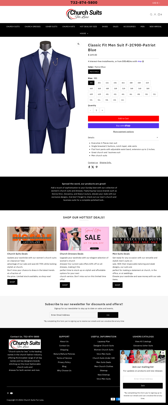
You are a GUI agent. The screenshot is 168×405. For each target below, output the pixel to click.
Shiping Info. (106, 163)
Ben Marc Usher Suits (143, 349)
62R (99, 94)
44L (123, 94)
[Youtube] (11, 393)
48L (138, 94)
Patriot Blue (94, 72)
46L (131, 94)
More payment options (123, 131)
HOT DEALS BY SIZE (88, 26)
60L (114, 100)
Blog (64, 366)
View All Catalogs (143, 341)
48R (107, 89)
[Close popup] (163, 353)
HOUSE (83, 33)
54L (91, 100)
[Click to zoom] (78, 44)
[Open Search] (151, 14)
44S (115, 83)
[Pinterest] (8, 393)
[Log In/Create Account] (155, 14)
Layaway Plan (104, 341)
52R (123, 89)
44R (91, 89)
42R (147, 83)
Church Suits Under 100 (104, 358)
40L (107, 94)
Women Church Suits (103, 349)
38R (131, 83)
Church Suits (13, 26)
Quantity (92, 105)
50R (115, 89)
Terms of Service (64, 358)
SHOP (12, 282)
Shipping (64, 349)
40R (139, 83)
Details (91, 137)
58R (147, 89)
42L (115, 94)
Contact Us (64, 345)
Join (108, 315)
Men (142, 26)
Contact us (93, 163)
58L (106, 100)
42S (107, 83)
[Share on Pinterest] (97, 167)
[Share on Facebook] (89, 167)
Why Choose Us (64, 370)
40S (99, 83)
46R (99, 89)
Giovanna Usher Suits (143, 345)
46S (123, 83)
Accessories (129, 26)
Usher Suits (51, 26)
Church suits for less (34, 400)
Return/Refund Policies (64, 354)
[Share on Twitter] (93, 167)
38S (91, 83)
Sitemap (104, 370)
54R (131, 89)
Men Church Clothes (103, 366)
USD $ (155, 3)
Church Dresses (33, 26)
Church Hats (68, 26)
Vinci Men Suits (104, 354)
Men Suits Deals (103, 362)
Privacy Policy (64, 362)
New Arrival (156, 26)
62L (122, 100)
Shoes (105, 26)
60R (91, 94)
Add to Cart (123, 118)
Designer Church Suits (104, 345)
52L (154, 94)
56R (139, 89)
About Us (64, 341)
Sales (115, 26)
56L (99, 100)
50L (146, 94)
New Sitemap (104, 374)
